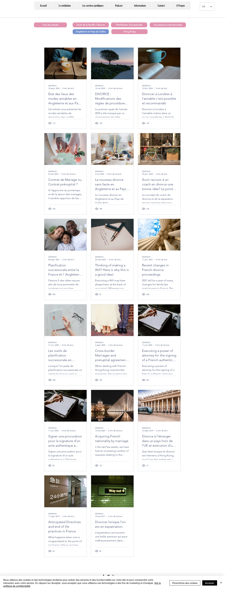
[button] (140, 5)
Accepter (209, 583)
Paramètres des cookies (184, 583)
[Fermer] (221, 582)
